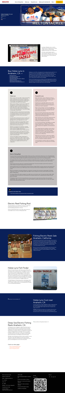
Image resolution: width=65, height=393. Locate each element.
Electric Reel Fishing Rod (14, 77)
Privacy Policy (35, 377)
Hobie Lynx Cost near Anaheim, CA (15, 80)
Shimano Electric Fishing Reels (14, 347)
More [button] (53, 2)
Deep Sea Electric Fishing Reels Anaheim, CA (17, 81)
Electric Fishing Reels (19, 2)
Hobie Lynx (27, 2)
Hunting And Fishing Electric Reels (23, 386)
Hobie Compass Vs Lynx (33, 39)
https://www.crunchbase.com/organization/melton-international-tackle (21, 193)
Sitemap (34, 375)
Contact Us (59, 2)
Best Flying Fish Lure (32, 40)
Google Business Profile (6, 387)
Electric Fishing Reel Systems (14, 348)
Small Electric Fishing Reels (22, 388)
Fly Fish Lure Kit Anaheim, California (23, 379)
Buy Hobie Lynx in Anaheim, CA (15, 76)
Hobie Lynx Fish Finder (13, 79)
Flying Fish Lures (34, 2)
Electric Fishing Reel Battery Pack (15, 346)
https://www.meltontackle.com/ (7, 389)
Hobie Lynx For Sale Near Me (44, 2)
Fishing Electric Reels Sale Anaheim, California (17, 78)
